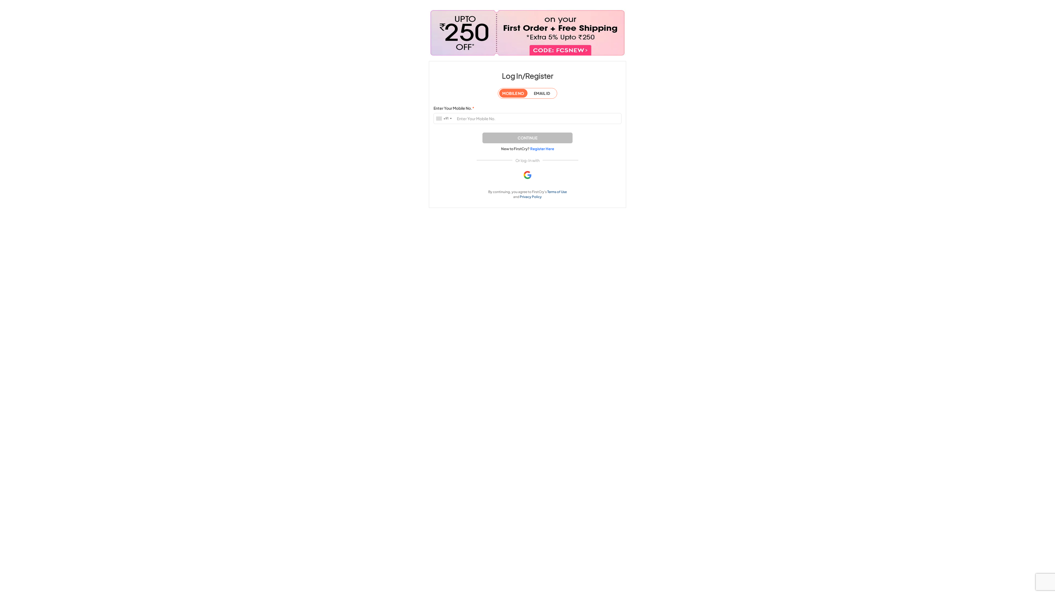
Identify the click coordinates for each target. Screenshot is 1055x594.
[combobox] (444, 118)
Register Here (542, 149)
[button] (527, 138)
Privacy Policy (531, 197)
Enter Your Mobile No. (454, 108)
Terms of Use (557, 192)
